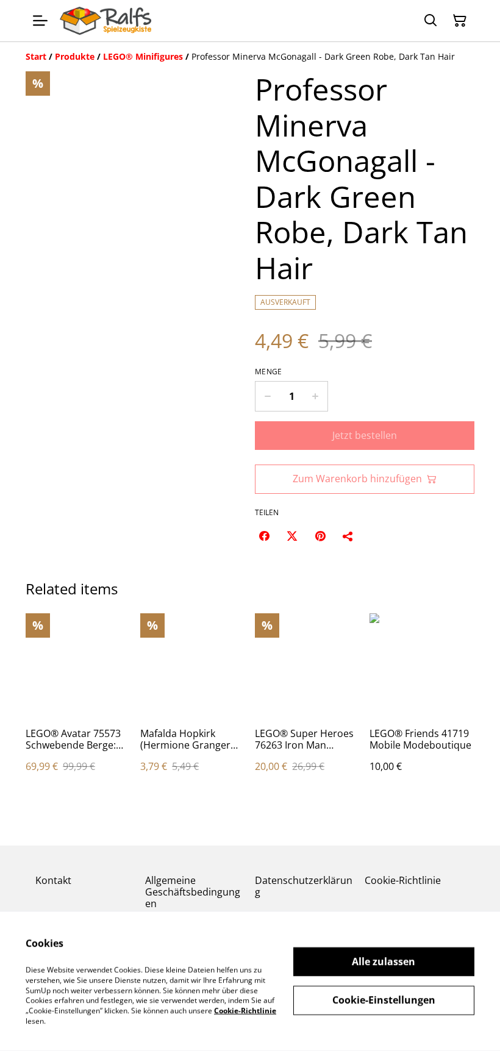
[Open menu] (40, 20)
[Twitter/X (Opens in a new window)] (292, 536)
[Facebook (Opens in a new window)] (264, 536)
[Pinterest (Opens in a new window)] (320, 536)
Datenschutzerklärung (303, 886)
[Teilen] (348, 536)
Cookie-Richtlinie (403, 880)
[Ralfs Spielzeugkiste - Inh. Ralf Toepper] (105, 20)
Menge (268, 372)
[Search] (430, 20)
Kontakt (53, 880)
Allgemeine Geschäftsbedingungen (192, 892)
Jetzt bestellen (364, 435)
